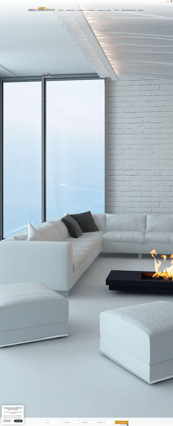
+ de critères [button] (123, 425)
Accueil (61, 10)
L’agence (116, 10)
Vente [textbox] (47, 422)
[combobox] (53, 422)
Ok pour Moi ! (18, 420)
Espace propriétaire (128, 10)
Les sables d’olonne (104, 10)
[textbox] (71, 422)
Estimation (91, 10)
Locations (80, 10)
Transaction (70, 10)
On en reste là (17, 407)
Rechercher (121, 422)
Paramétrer (7, 420)
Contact (141, 10)
